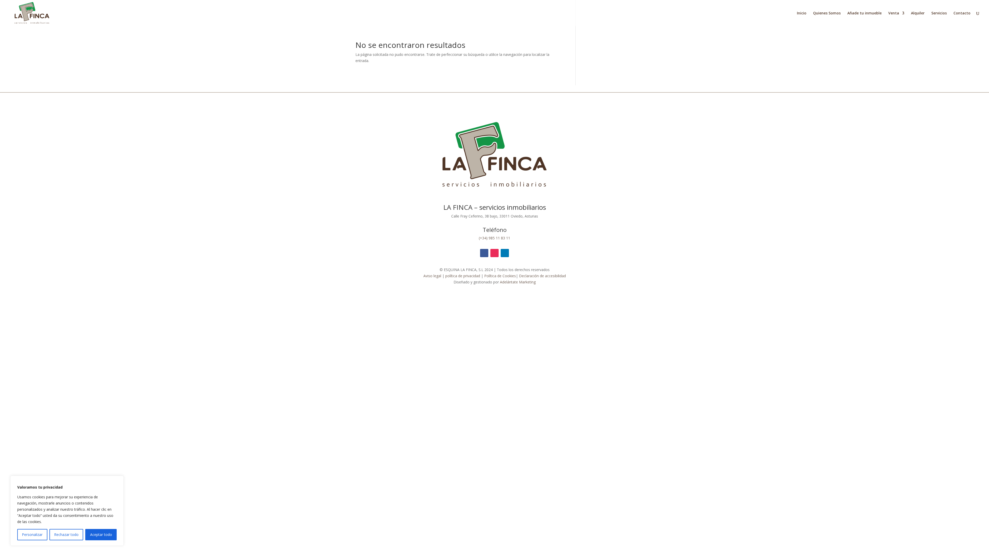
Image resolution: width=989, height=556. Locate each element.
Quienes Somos (827, 13)
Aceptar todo (101, 534)
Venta (893, 13)
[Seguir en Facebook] (484, 253)
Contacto (961, 13)
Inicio (801, 13)
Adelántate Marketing (518, 282)
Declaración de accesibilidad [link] (542, 275)
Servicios (939, 13)
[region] (67, 511)
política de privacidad (462, 275)
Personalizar (32, 534)
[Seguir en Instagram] (494, 253)
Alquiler (918, 13)
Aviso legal (432, 275)
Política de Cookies (500, 275)
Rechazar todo (66, 534)
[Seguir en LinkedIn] (505, 253)
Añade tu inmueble (864, 13)
